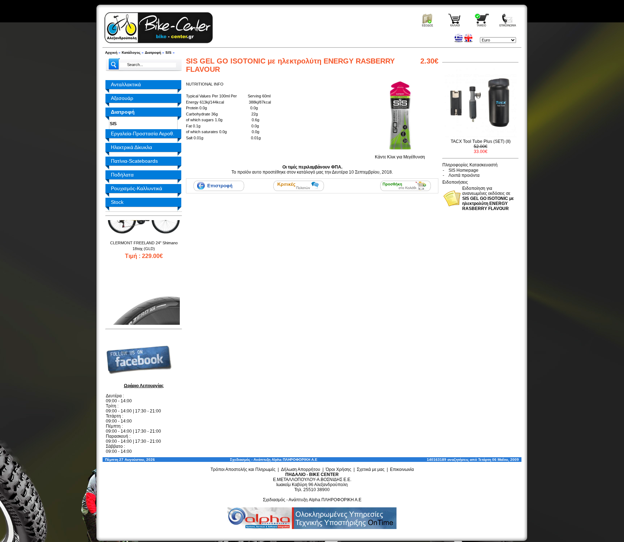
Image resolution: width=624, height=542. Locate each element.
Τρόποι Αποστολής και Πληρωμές (243, 469)
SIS (168, 52)
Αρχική (111, 52)
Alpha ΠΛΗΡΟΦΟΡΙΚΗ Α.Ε (294, 460)
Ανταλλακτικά (126, 84)
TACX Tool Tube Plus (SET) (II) (481, 141)
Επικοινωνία (402, 469)
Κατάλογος (131, 52)
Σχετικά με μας (371, 469)
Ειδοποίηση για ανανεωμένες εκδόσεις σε (488, 198)
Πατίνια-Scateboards (134, 161)
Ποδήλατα (122, 175)
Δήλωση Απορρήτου (300, 469)
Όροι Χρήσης (338, 469)
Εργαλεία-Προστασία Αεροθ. (142, 133)
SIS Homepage (463, 170)
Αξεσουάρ (122, 98)
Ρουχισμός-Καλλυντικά (136, 188)
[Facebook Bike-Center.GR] (141, 380)
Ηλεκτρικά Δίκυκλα (131, 147)
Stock (117, 202)
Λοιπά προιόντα (464, 175)
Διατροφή (153, 52)
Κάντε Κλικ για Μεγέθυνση (400, 156)
